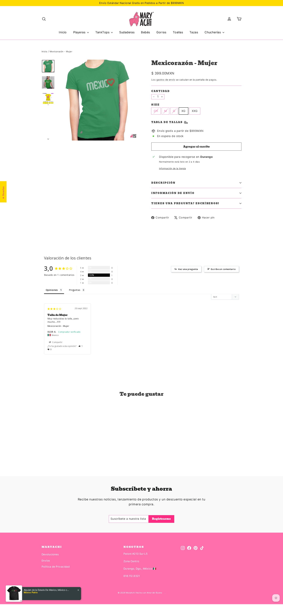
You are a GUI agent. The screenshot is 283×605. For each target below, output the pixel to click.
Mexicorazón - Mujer (58, 325)
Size (155, 104)
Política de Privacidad (56, 566)
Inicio (63, 32)
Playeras (79, 32)
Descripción (163, 183)
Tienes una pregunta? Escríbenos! (185, 203)
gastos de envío (165, 79)
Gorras (161, 32)
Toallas (178, 32)
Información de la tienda (172, 168)
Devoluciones (50, 554)
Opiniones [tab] (52, 289)
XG (183, 111)
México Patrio (31, 592)
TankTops (102, 32)
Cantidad (160, 91)
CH (156, 111)
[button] (81, 346)
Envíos (46, 560)
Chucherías (213, 32)
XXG (195, 111)
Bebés (145, 32)
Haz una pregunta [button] (188, 269)
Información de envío (172, 193)
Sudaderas (126, 32)
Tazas (193, 32)
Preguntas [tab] (74, 289)
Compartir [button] (57, 342)
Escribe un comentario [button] (223, 269)
